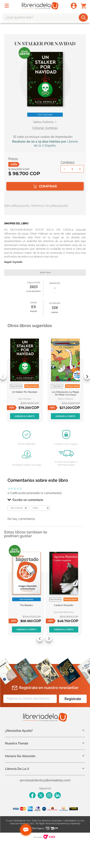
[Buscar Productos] (83, 17)
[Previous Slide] (3, 377)
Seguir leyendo (13, 262)
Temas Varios (45, 272)
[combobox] (45, 17)
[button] (45, 79)
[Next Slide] (87, 377)
